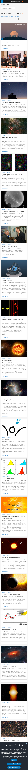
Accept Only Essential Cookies (14, 763)
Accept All (14, 760)
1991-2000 (21, 19)
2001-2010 (15, 19)
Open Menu (5, 4)
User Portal (17, 1)
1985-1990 (3, 21)
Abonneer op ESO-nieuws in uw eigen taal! (10, 16)
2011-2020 (9, 19)
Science (13, 1)
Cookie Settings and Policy (14, 767)
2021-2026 (3, 19)
